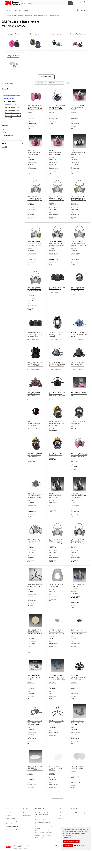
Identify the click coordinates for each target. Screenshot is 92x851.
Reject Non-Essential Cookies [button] (71, 841)
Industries (17, 10)
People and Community (12, 826)
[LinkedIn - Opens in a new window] (71, 813)
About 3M (9, 812)
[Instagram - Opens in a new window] (84, 813)
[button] (80, 845)
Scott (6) (4, 147)
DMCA (30, 845)
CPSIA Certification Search (42, 819)
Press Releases (27, 815)
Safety (40, 82)
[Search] (70, 3)
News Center (26, 812)
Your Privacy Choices (50, 845)
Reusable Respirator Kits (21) (13, 113)
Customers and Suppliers (12, 821)
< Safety (4, 132)
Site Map (60, 815)
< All (3, 92)
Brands (26, 10)
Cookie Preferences (17, 846)
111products (47, 76)
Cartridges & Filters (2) (11, 104)
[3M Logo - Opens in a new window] (15, 3)
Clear (68, 83)
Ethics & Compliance (11, 829)
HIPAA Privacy (24, 845)
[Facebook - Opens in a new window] (80, 813)
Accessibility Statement (38, 845)
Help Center (61, 812)
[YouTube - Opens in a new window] (76, 813)
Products (8, 10)
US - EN (81, 2)
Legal (14, 845)
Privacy (18, 845)
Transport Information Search (42, 817)
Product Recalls (39, 838)
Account (82, 10)
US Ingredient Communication (43, 835)
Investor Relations (10, 818)
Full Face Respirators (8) (12, 107)
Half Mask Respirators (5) (12, 110)
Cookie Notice (67, 837)
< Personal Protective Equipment (11, 95)
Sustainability (9, 823)
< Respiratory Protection (9, 98)
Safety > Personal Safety (55, 82)
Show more (57, 797)
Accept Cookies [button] (68, 845)
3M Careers (9, 815)
